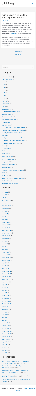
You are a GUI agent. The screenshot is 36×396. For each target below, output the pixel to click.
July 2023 (4, 263)
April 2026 (5, 197)
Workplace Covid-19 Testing (10, 183)
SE (4, 95)
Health (4, 151)
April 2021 (4, 320)
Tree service (7, 148)
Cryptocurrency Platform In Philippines (14, 127)
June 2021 (5, 314)
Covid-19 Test (6, 122)
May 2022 (5, 290)
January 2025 (6, 227)
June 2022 (5, 287)
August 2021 (5, 309)
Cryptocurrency (6, 125)
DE (4, 82)
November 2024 (6, 233)
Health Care (5, 153)
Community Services (8, 117)
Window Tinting (6, 181)
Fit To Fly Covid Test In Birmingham (12, 132)
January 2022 (6, 301)
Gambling (4, 135)
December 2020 (6, 331)
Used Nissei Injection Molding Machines (13, 178)
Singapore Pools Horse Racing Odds (14, 138)
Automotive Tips (6, 77)
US (4, 98)
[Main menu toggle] (32, 3)
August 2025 (5, 208)
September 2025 (6, 205)
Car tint (4, 106)
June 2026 (5, 192)
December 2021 (6, 304)
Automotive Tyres (7, 79)
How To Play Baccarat (8, 159)
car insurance (6, 103)
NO (4, 90)
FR (4, 87)
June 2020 (5, 347)
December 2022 (6, 271)
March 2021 (5, 323)
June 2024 (5, 244)
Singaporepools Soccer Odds (12, 143)
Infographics (5, 162)
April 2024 (5, 249)
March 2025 (5, 222)
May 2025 (5, 216)
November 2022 (6, 274)
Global (3, 146)
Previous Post (18, 51)
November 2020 (6, 334)
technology (5, 175)
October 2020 (6, 336)
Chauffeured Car (6, 114)
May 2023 (5, 265)
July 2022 (4, 284)
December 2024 (6, 230)
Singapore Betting (7, 167)
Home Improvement (7, 156)
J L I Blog (8, 3)
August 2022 (5, 282)
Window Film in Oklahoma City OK (13, 111)
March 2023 (5, 268)
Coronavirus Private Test (9, 119)
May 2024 (5, 246)
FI (3, 20)
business (4, 101)
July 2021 (4, 312)
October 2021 (5, 306)
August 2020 (5, 342)
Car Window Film (6, 109)
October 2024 (6, 235)
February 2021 (6, 325)
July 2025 (4, 211)
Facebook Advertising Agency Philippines (13, 130)
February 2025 (6, 225)
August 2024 (5, 238)
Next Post (18, 54)
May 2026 (5, 195)
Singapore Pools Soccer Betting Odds (14, 140)
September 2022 (6, 279)
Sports (4, 172)
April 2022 (5, 293)
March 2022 (5, 295)
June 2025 (5, 214)
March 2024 (5, 252)
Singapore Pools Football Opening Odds (13, 170)
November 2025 (6, 200)
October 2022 (6, 276)
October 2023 (6, 260)
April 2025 (5, 219)
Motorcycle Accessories (8, 164)
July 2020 (4, 344)
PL (4, 93)
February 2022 (6, 298)
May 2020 (5, 350)
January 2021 (5, 328)
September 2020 (6, 339)
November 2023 (6, 257)
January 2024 (6, 255)
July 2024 (4, 241)
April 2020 (5, 353)
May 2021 (4, 317)
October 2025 (6, 203)
